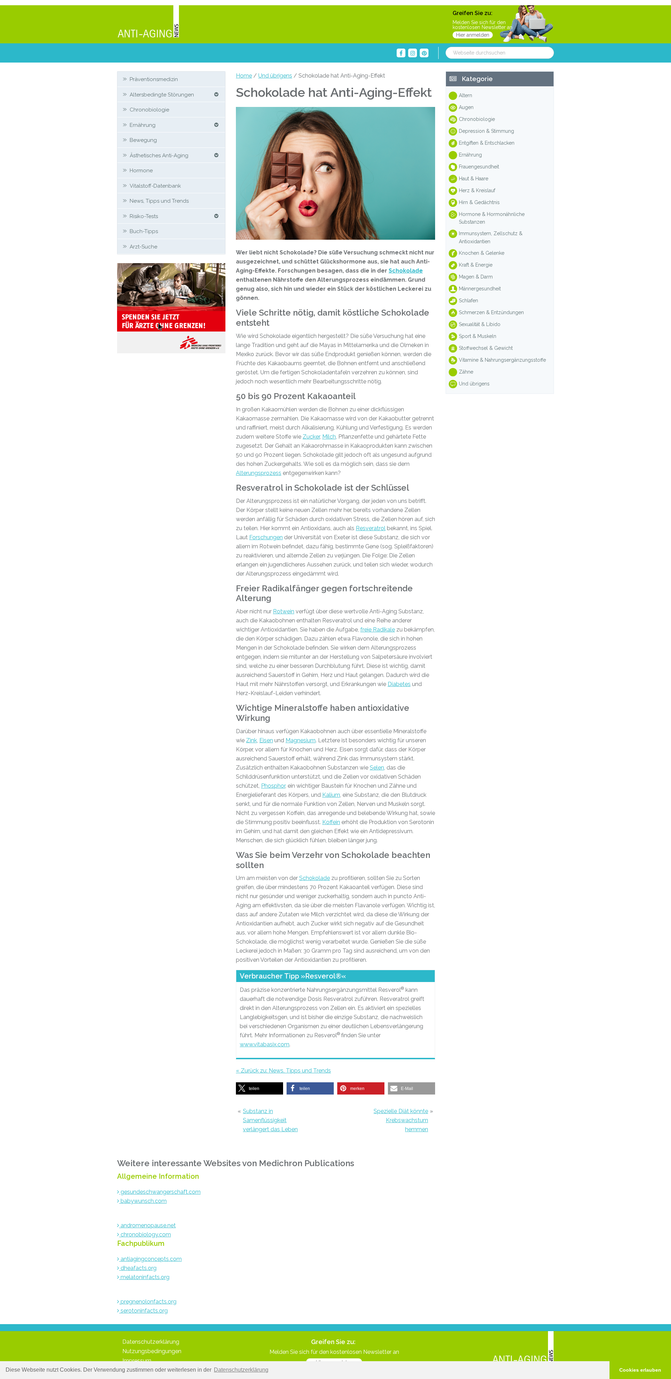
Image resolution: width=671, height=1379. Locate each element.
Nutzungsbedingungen (151, 1351)
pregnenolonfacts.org (147, 1301)
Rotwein (283, 611)
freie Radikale (377, 629)
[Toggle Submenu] (216, 94)
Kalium (331, 795)
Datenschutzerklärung (150, 1341)
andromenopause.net (147, 1225)
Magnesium (301, 740)
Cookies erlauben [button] (640, 1370)
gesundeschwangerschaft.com (160, 1192)
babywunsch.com (143, 1201)
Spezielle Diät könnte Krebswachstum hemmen (401, 1120)
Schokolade (406, 270)
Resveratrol (370, 528)
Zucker (311, 436)
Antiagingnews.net (148, 21)
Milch (329, 436)
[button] (259, 1088)
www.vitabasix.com (264, 1044)
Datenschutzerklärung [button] (241, 1370)
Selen (377, 767)
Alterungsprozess (258, 473)
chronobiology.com (145, 1234)
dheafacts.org (138, 1268)
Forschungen (266, 537)
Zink (251, 740)
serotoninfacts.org (143, 1310)
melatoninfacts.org (144, 1277)
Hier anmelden (472, 35)
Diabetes (399, 684)
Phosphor (273, 785)
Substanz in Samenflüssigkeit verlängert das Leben (270, 1120)
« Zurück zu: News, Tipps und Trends (283, 1070)
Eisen (266, 740)
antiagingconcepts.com (150, 1259)
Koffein (331, 822)
